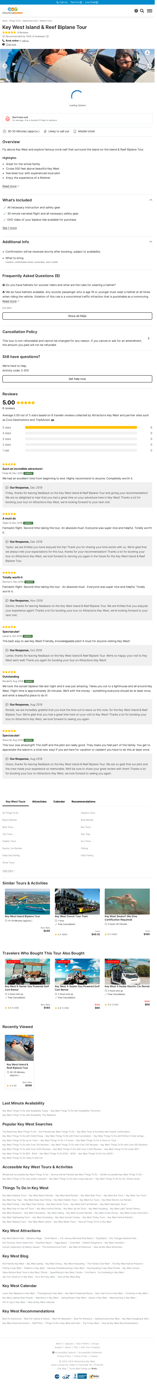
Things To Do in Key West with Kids (62, 1323)
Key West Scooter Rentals (79, 1213)
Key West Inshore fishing (49, 1208)
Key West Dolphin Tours (65, 1200)
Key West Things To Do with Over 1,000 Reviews (26, 1149)
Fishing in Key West (11, 1268)
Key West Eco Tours (89, 1200)
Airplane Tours (46, 21)
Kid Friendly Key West (13, 1263)
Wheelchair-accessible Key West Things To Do (25, 1174)
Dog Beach (101, 1238)
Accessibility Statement (90, 1352)
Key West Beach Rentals (41, 1195)
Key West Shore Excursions (15, 1323)
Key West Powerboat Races (79, 1293)
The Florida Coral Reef (98, 1263)
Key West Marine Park (13, 1238)
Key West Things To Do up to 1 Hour (20, 1140)
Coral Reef (75, 1242)
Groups (95, 1343)
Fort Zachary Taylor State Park (17, 1242)
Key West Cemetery (114, 1242)
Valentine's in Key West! (47, 1297)
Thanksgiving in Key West (50, 1293)
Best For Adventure (12, 1318)
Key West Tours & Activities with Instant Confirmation (103, 1131)
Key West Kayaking (98, 1208)
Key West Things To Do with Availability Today (25, 1110)
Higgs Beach (61, 1242)
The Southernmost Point (54, 1247)
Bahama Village (34, 1238)
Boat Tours (7, 827)
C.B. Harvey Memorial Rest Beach (76, 1238)
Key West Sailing (56, 1213)
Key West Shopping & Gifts (135, 1318)
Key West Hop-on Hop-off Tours (18, 1208)
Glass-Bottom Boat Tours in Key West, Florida (24, 1272)
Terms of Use (80, 1356)
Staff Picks (37, 1323)
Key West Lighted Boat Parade (17, 1297)
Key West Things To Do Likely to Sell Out (22, 1157)
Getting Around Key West (107, 1318)
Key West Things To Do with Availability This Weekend (29, 1115)
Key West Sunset (131, 1268)
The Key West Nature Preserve (127, 1263)
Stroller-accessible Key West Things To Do (121, 1174)
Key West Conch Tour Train (71, 916)
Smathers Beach (44, 1242)
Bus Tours (86, 827)
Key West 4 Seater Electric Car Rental (127, 986)
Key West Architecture (80, 1247)
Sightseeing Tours (30, 21)
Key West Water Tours (65, 1221)
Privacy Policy (64, 1356)
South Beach (50, 1238)
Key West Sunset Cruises (67, 1217)
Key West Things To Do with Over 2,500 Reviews (77, 1149)
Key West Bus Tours (113, 1195)
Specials (69, 1343)
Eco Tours (86, 841)
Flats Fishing (87, 855)
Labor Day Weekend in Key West (18, 1293)
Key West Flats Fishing (33, 1204)
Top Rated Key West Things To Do (19, 1131)
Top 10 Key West (91, 1323)
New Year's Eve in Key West (109, 1293)
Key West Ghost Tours (57, 1204)
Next (150, 66)
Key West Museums (12, 1213)
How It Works (82, 1343)
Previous (5, 66)
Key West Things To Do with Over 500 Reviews (124, 1144)
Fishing (84, 848)
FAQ (76, 1347)
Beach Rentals (9, 820)
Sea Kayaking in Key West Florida (103, 1268)
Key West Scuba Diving (106, 1213)
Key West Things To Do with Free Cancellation (68, 1136)
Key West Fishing (10, 1204)
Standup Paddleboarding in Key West (65, 1268)
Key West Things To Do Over (95, 1153)
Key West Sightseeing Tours (16, 1217)
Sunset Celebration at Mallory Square (21, 1247)
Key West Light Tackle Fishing (124, 1208)
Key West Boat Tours (91, 1195)
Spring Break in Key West (73, 1297)
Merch (59, 1343)
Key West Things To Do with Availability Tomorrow (75, 1110)
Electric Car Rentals (12, 848)
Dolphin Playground (92, 1242)
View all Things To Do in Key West (94, 1221)
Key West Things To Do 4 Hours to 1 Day (96, 1140)
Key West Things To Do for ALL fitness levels (118, 1178)
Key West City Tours (136, 1195)
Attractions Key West (84, 1361)
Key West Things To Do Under (121, 1149)
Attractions (39, 801)
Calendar (59, 801)
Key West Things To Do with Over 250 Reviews (74, 1144)
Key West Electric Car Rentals (116, 1200)
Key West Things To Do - (19, 1153)
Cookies (94, 1356)
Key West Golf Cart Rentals (84, 1204)
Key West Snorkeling (43, 1217)
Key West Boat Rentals (67, 1195)
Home (4, 21)
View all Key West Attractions (108, 1247)
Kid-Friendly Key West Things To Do (56, 1131)
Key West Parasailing (34, 1213)
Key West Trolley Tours (93, 1217)
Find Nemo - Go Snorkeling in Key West (104, 1272)
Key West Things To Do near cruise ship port (71, 1178)
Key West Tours (15, 801)
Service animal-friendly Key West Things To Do (74, 1174)
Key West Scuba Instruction (134, 1213)
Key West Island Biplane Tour (22, 916)
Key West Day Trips (12, 1200)
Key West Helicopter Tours (113, 1204)
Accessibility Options (65, 1352)
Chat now (11, 44)
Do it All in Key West (45, 1276)
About (68, 1347)
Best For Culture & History (37, 1318)
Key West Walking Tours (14, 1221)
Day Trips (85, 834)
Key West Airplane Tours (14, 1195)
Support (58, 1347)
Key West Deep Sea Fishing (37, 1200)
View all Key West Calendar (41, 1302)
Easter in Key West (98, 1297)
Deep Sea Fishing (11, 855)
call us (25, 40)
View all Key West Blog (69, 1276)
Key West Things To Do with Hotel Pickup (22, 1136)
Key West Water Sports (40, 1221)
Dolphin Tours (9, 841)
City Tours (7, 834)
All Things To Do (10, 813)
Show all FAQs (77, 316)
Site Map (61, 1368)
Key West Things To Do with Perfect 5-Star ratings (119, 1136)
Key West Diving (53, 1263)
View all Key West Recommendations (120, 1323)
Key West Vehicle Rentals (120, 1217)
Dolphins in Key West (34, 1268)
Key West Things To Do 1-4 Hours (57, 1140)
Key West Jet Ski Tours (74, 1208)
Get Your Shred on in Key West (17, 1276)
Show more (77, 338)
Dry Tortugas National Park (122, 1238)
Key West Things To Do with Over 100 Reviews (25, 1144)
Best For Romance (83, 1318)
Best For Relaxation (61, 1318)
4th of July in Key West (13, 1302)
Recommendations (83, 801)
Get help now (77, 378)
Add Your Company (90, 1347)
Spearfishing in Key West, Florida (66, 1272)
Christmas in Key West (136, 1293)
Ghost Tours (8, 862)
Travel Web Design (78, 1368)
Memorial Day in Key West (122, 1297)
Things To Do (15, 21)
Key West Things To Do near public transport (24, 1178)
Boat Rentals (87, 820)
